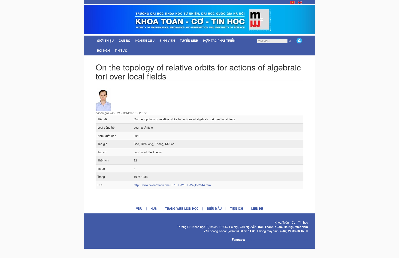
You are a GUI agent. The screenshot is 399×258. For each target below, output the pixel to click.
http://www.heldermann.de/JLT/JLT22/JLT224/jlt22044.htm (172, 185)
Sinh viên (168, 40)
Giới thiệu (106, 40)
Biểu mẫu (214, 208)
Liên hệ (257, 208)
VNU (139, 208)
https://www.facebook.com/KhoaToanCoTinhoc (277, 239)
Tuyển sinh (189, 40)
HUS (154, 208)
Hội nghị (104, 50)
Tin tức (121, 50)
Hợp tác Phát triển (219, 40)
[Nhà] (199, 19)
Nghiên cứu (145, 40)
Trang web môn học (182, 208)
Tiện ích (236, 208)
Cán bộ (125, 40)
